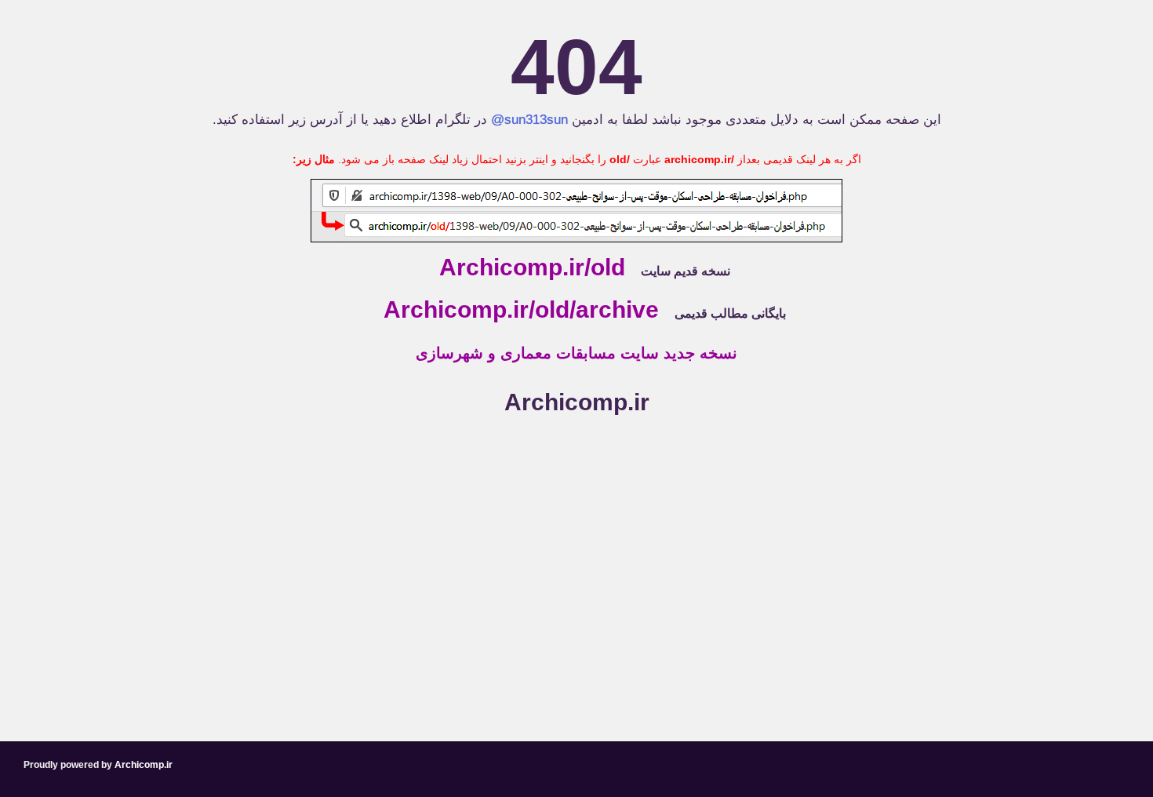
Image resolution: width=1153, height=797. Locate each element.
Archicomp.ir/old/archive (521, 309)
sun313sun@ (529, 119)
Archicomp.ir (576, 402)
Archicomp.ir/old (532, 267)
